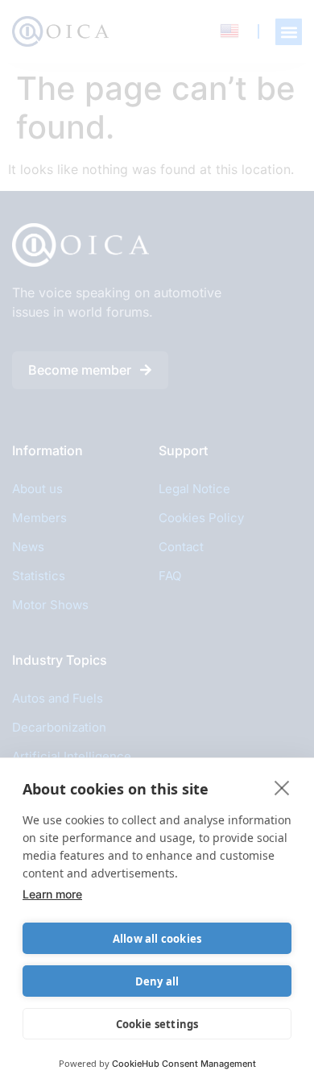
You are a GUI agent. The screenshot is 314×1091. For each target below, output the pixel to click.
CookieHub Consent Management (184, 1063)
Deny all (157, 981)
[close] (282, 787)
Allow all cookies (157, 938)
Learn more (52, 894)
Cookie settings (157, 1024)
